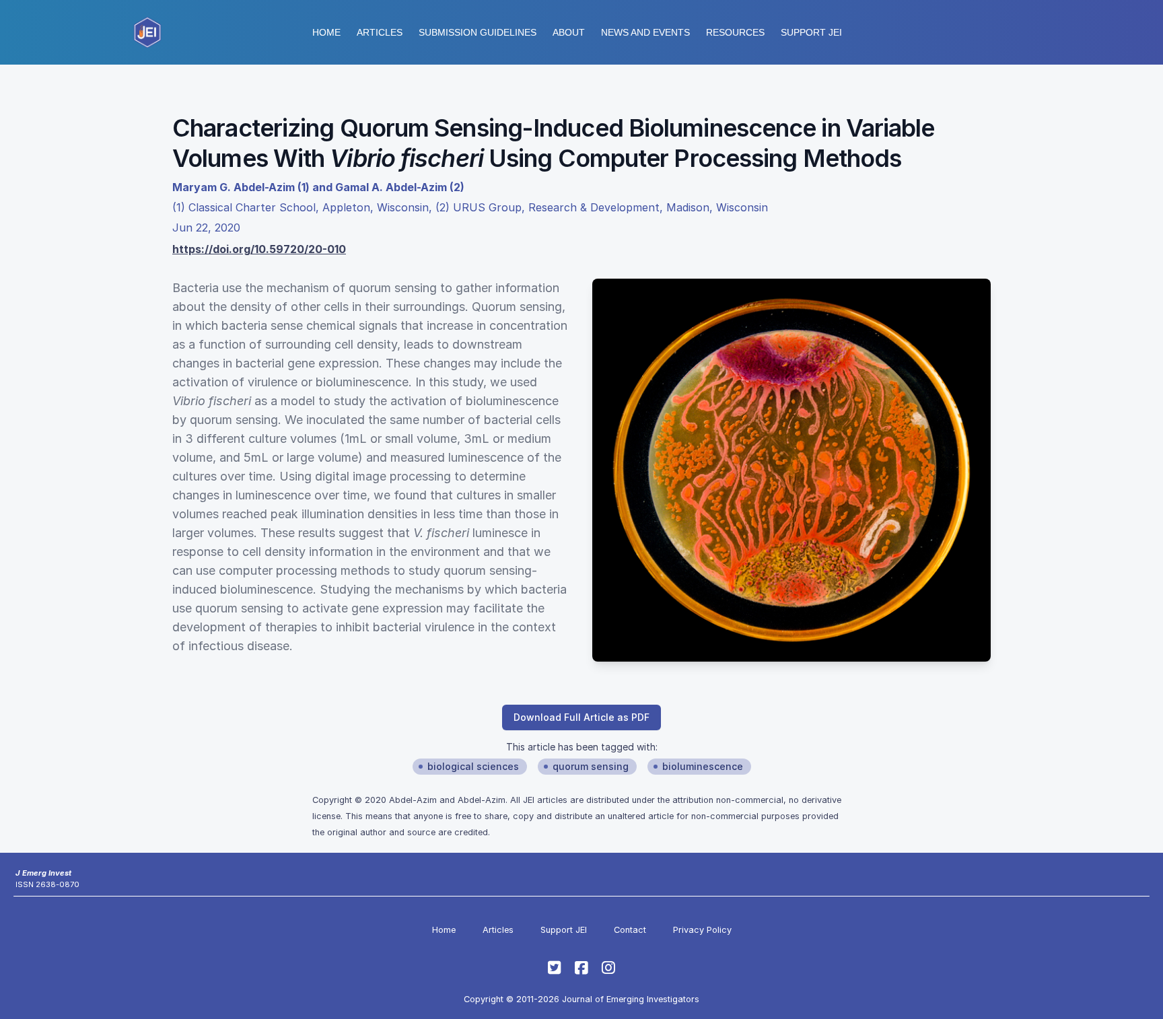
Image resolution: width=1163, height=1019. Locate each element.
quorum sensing (591, 766)
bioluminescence (702, 766)
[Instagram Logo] (608, 967)
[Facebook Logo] (581, 967)
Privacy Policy (702, 930)
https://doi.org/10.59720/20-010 (259, 249)
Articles (379, 32)
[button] (477, 32)
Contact (630, 930)
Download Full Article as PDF (581, 717)
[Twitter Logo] (554, 967)
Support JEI (563, 930)
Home (326, 32)
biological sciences (473, 766)
